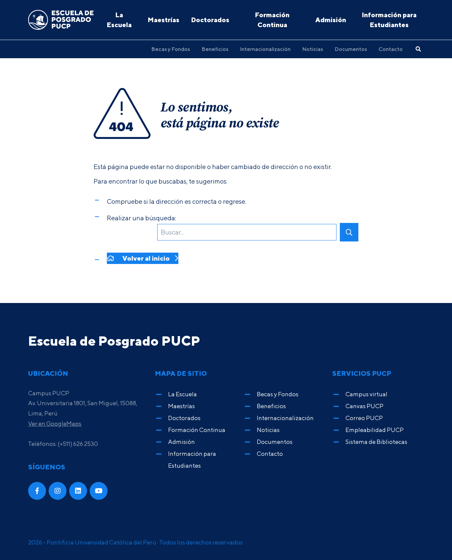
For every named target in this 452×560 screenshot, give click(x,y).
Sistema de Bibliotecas (376, 441)
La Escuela (119, 20)
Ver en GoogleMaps (54, 423)
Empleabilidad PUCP (374, 429)
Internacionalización (265, 49)
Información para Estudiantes (389, 20)
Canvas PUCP (364, 406)
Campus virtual (366, 394)
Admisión (330, 20)
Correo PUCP (364, 417)
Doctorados (210, 20)
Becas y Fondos (170, 49)
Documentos (351, 49)
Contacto (391, 49)
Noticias (312, 49)
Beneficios (215, 49)
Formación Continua (272, 20)
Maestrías (163, 20)
